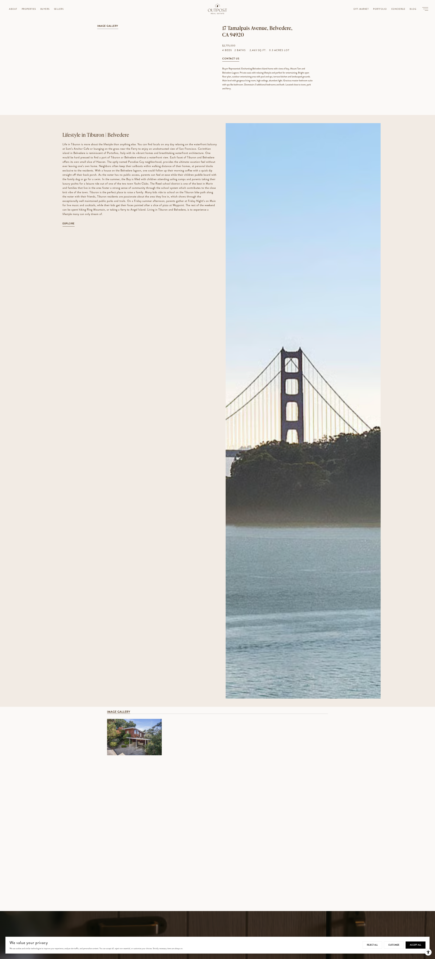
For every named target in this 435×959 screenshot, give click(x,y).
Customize (393, 944)
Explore (69, 223)
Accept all (415, 944)
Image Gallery (107, 26)
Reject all (372, 944)
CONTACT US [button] (230, 58)
